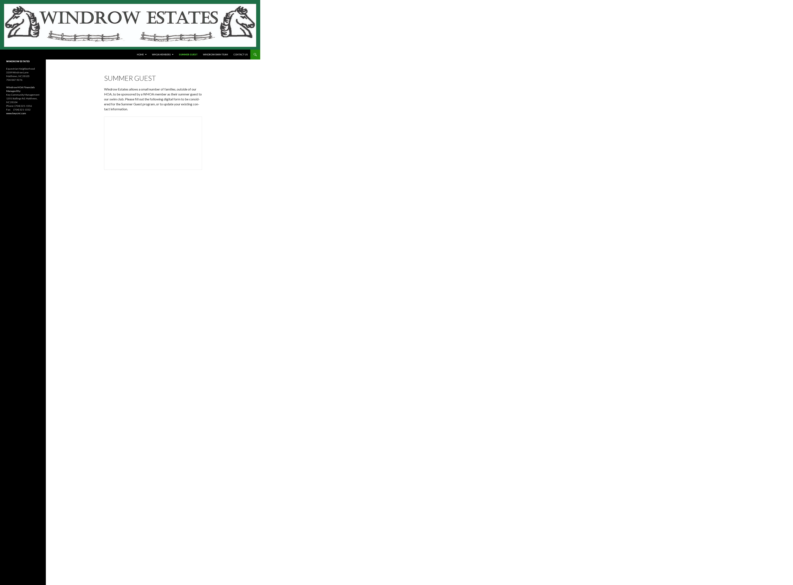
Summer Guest (188, 54)
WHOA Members (161, 54)
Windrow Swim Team (215, 54)
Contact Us (240, 54)
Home (140, 54)
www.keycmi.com (16, 113)
